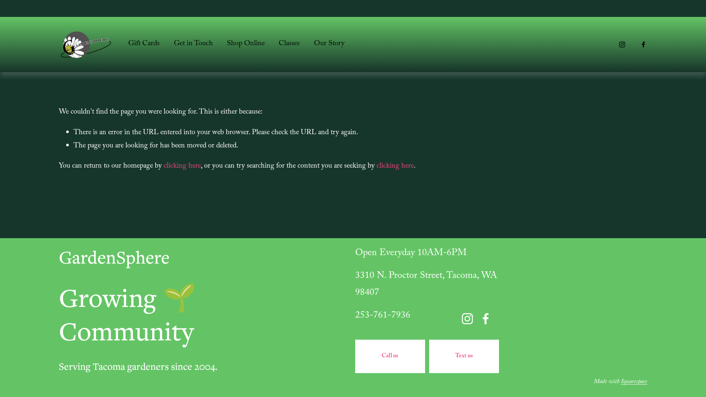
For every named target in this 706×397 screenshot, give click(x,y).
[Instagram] (622, 44)
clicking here (182, 166)
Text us (464, 356)
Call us (390, 356)
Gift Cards (144, 44)
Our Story (329, 44)
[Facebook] (643, 44)
